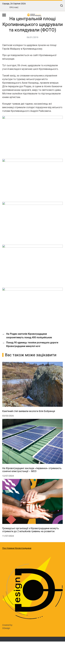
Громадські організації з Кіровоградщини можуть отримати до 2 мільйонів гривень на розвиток (30, 530)
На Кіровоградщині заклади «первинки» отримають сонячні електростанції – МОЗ (32, 470)
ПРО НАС (14, 7)
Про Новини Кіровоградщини (16, 548)
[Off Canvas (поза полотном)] (4, 15)
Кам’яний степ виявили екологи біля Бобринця (28, 411)
